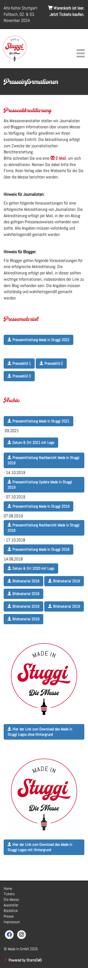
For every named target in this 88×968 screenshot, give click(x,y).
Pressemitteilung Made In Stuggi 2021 (40, 421)
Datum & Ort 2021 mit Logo (32, 442)
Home (8, 888)
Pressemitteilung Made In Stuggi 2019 (40, 506)
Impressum (12, 921)
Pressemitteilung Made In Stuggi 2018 (40, 549)
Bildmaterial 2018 (25, 581)
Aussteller (11, 905)
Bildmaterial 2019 (25, 606)
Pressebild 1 (21, 363)
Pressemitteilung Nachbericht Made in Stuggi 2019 (43, 460)
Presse (9, 916)
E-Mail (60, 158)
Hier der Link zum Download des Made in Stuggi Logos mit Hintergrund (40, 847)
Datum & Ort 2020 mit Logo (32, 568)
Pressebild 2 (53, 363)
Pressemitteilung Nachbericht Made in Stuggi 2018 (43, 527)
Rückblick (11, 910)
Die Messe (11, 899)
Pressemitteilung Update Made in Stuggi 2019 (40, 484)
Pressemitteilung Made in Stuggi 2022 (40, 339)
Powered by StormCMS (25, 960)
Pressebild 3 (21, 376)
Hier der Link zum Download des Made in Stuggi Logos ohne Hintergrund (40, 731)
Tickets (9, 893)
